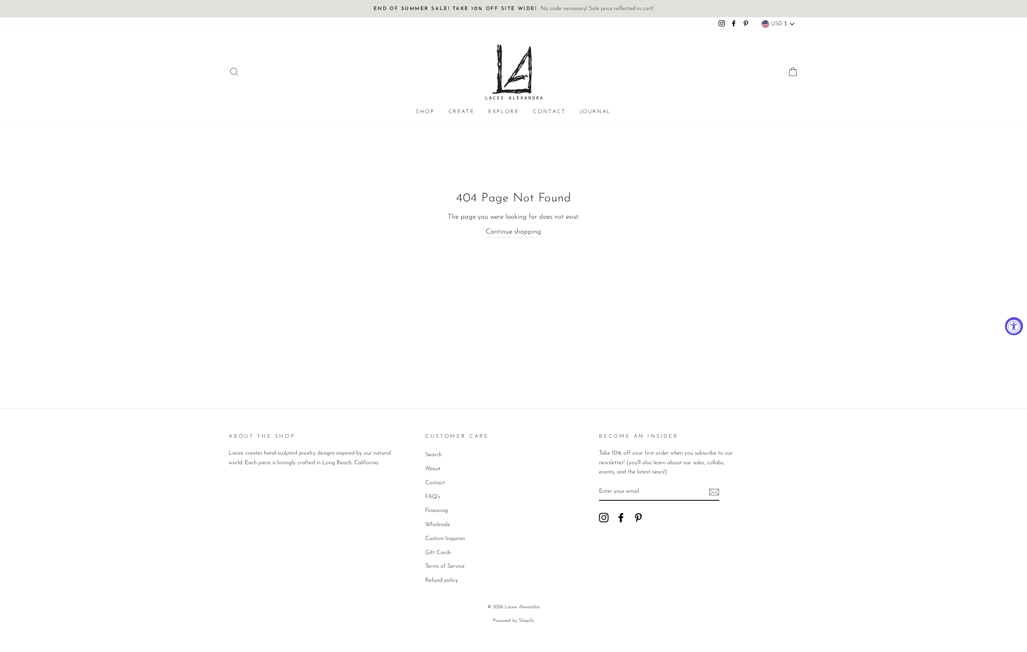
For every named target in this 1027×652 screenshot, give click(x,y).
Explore (503, 111)
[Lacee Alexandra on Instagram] (604, 517)
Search (433, 455)
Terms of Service (445, 566)
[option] (513, 8)
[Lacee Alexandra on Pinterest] (638, 517)
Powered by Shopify (513, 620)
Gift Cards (438, 553)
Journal (595, 111)
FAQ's (432, 497)
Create (462, 111)
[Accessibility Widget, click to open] (1014, 326)
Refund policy (441, 580)
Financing (436, 511)
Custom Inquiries (445, 539)
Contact (549, 111)
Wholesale (437, 525)
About (432, 469)
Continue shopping (513, 231)
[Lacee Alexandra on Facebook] (621, 517)
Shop (425, 111)
